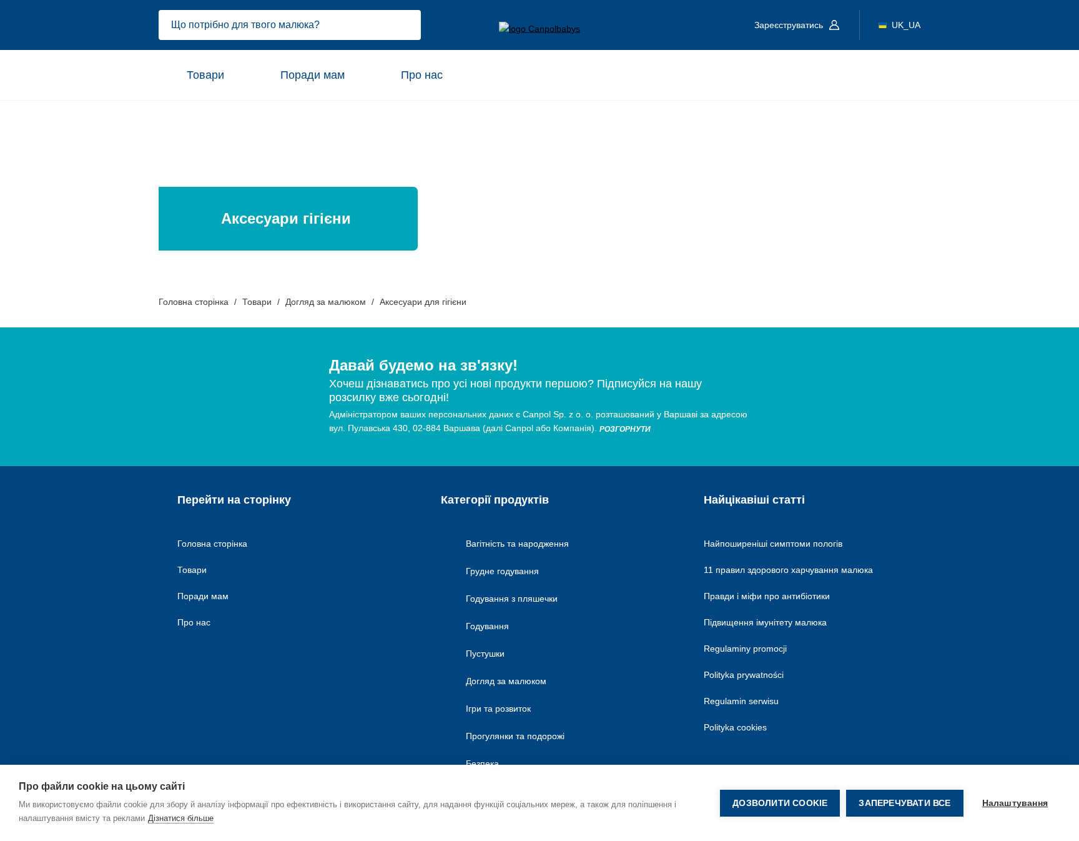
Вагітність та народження (517, 544)
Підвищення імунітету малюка (765, 622)
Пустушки (485, 654)
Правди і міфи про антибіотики (767, 596)
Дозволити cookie (779, 803)
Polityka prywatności (744, 675)
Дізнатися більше (181, 818)
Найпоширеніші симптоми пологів (773, 544)
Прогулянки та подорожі (515, 736)
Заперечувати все (904, 803)
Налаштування (1015, 803)
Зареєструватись (789, 25)
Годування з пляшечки (512, 599)
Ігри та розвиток (498, 709)
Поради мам (312, 75)
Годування (487, 626)
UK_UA (906, 25)
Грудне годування (502, 571)
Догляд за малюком (506, 681)
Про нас (422, 75)
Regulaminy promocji (745, 649)
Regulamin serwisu (741, 701)
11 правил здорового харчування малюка (788, 570)
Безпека (482, 764)
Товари (205, 75)
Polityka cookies (735, 727)
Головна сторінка (212, 544)
